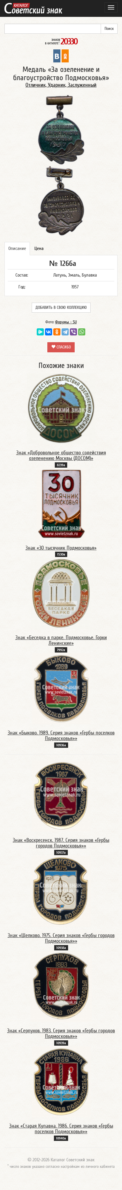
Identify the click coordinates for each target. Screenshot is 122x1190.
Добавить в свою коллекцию (61, 307)
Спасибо (63, 347)
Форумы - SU (66, 322)
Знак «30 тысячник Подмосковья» (61, 548)
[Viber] (73, 331)
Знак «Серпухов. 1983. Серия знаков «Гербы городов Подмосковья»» (61, 1034)
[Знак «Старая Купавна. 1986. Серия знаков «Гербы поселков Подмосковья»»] (61, 1081)
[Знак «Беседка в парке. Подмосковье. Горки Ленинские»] (61, 593)
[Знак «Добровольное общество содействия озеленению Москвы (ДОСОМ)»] (61, 408)
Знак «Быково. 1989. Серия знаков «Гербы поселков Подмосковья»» (61, 736)
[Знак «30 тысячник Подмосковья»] (61, 503)
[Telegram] (65, 331)
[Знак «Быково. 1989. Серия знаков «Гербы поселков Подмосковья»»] (61, 688)
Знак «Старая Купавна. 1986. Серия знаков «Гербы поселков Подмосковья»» (61, 1129)
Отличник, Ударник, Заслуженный (61, 85)
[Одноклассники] (56, 331)
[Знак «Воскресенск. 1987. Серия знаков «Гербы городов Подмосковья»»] (61, 795)
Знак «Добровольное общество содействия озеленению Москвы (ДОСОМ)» (61, 456)
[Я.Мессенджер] (40, 331)
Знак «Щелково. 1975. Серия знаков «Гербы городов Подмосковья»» (61, 938)
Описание (17, 248)
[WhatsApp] (81, 331)
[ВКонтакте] (48, 331)
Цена (39, 248)
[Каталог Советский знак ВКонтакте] (56, 55)
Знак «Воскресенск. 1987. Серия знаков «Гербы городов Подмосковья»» (61, 843)
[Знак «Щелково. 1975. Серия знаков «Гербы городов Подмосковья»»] (61, 891)
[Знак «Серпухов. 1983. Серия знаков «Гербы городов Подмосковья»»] (61, 986)
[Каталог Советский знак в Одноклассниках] (65, 55)
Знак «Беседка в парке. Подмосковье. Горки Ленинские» (61, 640)
